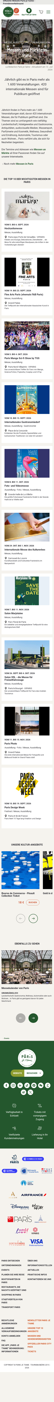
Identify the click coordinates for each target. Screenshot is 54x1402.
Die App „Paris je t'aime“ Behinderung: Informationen (13, 1348)
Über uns (33, 1260)
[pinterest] (34, 1085)
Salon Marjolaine (13, 613)
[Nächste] (33, 918)
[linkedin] (20, 1085)
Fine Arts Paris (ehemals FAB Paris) (23, 294)
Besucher (32, 1073)
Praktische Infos (37, 1274)
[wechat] (41, 1085)
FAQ (3, 1340)
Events (6, 1038)
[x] (30, 1092)
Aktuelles (33, 1270)
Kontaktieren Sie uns (39, 1279)
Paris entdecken (11, 1260)
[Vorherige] (21, 918)
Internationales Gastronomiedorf (22, 422)
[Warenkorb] (41, 12)
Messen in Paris (24, 163)
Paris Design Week (14, 807)
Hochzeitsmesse (13, 228)
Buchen (33, 902)
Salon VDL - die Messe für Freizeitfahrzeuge (18, 678)
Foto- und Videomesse (16, 485)
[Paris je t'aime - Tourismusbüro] (8, 12)
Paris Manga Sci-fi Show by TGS (21, 358)
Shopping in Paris (11, 1295)
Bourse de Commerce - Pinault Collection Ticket (18, 894)
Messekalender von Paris (15, 988)
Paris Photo (10, 743)
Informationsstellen (40, 1265)
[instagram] (13, 1085)
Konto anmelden (11, 1336)
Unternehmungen (11, 1265)
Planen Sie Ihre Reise (13, 1274)
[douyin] (47, 1085)
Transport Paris (11, 1307)
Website (17, 1073)
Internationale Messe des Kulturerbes (24, 549)
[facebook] (6, 1085)
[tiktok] (27, 1085)
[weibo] (23, 1092)
